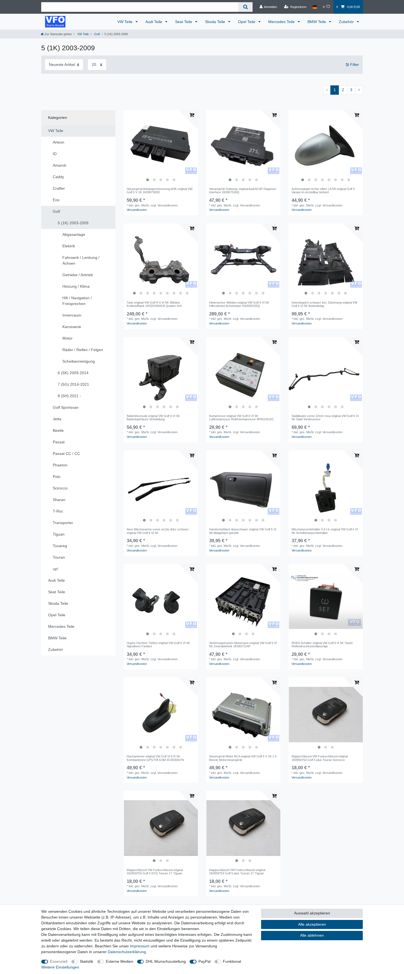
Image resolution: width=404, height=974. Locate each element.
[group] (161, 147)
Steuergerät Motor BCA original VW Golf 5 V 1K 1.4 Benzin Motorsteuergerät (242, 758)
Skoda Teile (215, 21)
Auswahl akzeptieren (312, 913)
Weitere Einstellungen (60, 967)
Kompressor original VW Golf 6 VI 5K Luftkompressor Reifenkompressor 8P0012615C (241, 417)
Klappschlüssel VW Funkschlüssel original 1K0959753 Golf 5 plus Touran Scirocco (320, 758)
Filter (354, 64)
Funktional (232, 961)
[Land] (314, 7)
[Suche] (245, 7)
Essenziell (58, 961)
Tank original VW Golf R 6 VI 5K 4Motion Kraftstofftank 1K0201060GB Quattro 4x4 (154, 304)
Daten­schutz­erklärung (127, 952)
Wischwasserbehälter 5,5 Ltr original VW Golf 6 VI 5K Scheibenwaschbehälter (325, 531)
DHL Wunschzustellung (166, 961)
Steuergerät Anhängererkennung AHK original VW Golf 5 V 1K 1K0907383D (159, 190)
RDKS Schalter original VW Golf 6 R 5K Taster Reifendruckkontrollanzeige (322, 644)
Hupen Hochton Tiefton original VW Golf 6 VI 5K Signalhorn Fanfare (158, 644)
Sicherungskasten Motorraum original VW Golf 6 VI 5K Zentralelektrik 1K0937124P (243, 644)
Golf (96, 34)
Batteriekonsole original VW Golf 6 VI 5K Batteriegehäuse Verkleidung (153, 417)
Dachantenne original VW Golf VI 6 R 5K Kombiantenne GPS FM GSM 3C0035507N (155, 758)
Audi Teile (154, 21)
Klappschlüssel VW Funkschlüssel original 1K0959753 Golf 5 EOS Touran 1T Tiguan (155, 871)
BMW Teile (317, 21)
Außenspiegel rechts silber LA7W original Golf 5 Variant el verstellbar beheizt (323, 190)
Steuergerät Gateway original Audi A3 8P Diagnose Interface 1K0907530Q (242, 190)
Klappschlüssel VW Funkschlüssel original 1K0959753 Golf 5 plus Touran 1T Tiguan (237, 871)
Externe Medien (119, 961)
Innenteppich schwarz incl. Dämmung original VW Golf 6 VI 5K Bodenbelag (324, 304)
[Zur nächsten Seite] (359, 90)
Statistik (86, 961)
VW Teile (125, 21)
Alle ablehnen (312, 935)
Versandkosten (137, 209)
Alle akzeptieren (312, 924)
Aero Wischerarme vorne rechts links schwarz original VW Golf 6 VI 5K (158, 531)
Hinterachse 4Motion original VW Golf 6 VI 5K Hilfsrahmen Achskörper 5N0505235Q (239, 304)
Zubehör (347, 21)
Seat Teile (184, 21)
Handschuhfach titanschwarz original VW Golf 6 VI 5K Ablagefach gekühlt (242, 531)
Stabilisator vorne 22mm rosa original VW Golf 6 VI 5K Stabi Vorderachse (325, 417)
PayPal (204, 961)
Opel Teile (247, 21)
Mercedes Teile (282, 21)
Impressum (140, 946)
